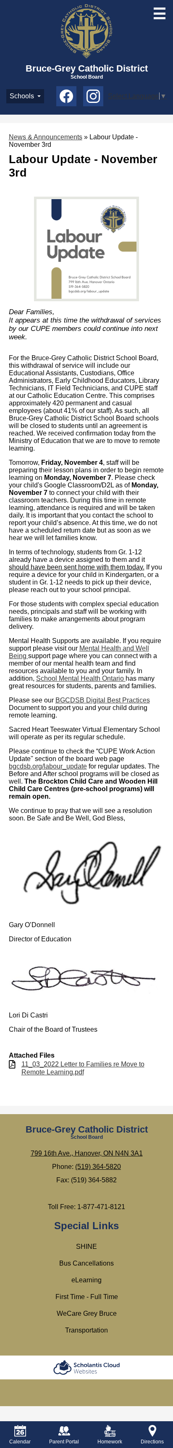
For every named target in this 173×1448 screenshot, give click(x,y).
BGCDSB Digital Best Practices (102, 700)
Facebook (66, 96)
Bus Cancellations (86, 1263)
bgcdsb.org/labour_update (48, 766)
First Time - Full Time (86, 1296)
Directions (152, 1442)
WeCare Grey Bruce (87, 1313)
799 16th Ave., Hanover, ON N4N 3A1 (87, 1153)
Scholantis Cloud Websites (86, 1367)
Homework (109, 1442)
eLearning (86, 1280)
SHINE (86, 1246)
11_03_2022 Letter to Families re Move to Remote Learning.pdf (82, 1068)
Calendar (20, 1442)
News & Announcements (45, 137)
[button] (25, 96)
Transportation (86, 1330)
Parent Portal (64, 1442)
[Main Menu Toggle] (159, 13)
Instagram (93, 96)
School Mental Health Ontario (81, 678)
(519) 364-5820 (98, 1166)
